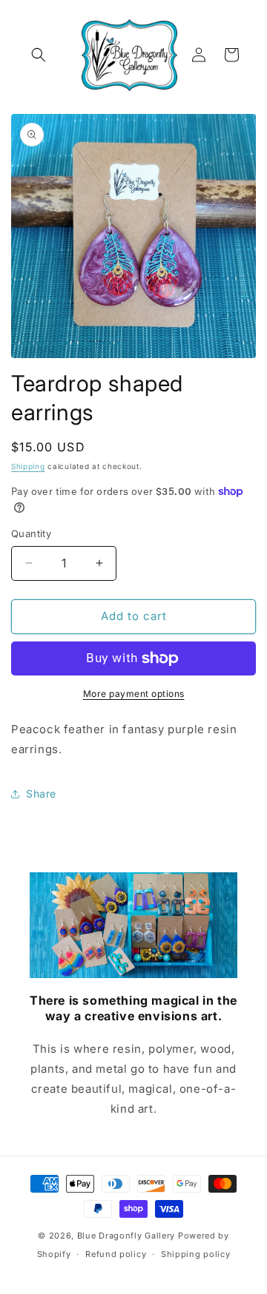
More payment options (134, 693)
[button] (38, 54)
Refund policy (115, 1254)
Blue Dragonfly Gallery (126, 1235)
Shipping (28, 466)
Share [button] (41, 793)
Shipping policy (196, 1254)
